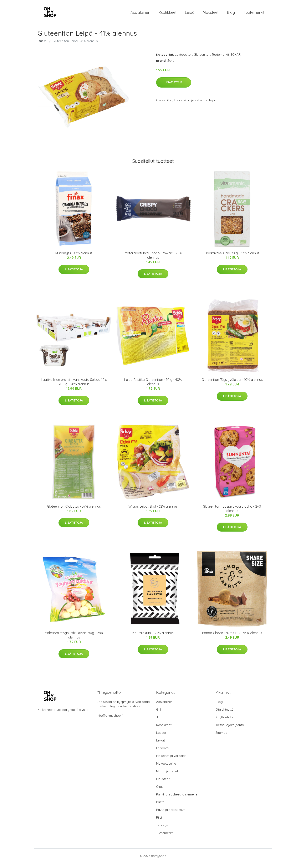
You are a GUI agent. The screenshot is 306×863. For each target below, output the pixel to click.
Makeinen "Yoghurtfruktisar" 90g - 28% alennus (74, 635)
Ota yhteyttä (224, 709)
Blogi (231, 12)
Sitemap (221, 733)
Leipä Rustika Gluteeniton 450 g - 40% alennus (153, 382)
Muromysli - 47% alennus (73, 253)
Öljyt (159, 787)
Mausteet (211, 12)
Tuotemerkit (254, 12)
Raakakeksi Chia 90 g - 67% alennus (232, 253)
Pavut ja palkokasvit (170, 810)
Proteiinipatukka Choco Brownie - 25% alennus (153, 255)
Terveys (162, 825)
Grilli (159, 709)
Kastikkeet (168, 12)
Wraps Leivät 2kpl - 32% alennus (153, 506)
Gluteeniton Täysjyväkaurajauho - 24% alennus (232, 508)
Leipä (189, 12)
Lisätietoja (174, 82)
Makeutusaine (166, 763)
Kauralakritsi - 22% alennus (153, 633)
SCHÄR (235, 54)
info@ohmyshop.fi (110, 715)
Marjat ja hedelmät (169, 771)
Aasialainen (140, 12)
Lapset (161, 733)
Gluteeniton (202, 54)
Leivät (160, 740)
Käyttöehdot (224, 717)
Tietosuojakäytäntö (229, 725)
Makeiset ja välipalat (171, 756)
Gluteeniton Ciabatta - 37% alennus (74, 506)
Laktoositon (183, 54)
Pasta (160, 802)
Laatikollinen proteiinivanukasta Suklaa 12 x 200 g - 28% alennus (74, 382)
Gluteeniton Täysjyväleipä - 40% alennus (232, 380)
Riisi (159, 817)
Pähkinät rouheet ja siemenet (177, 794)
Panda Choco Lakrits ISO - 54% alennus (232, 633)
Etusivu (42, 41)
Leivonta (162, 748)
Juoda (160, 717)
